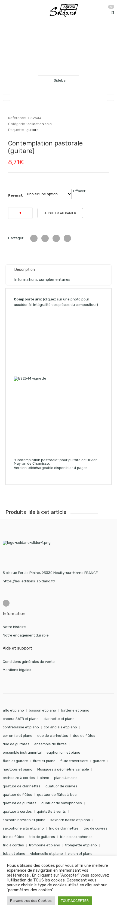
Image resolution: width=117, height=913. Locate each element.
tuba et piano (14, 854)
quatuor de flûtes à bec (56, 795)
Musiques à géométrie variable (63, 769)
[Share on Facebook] (45, 238)
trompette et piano (81, 845)
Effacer (79, 191)
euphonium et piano (63, 752)
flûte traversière (74, 761)
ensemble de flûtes (50, 744)
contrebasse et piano (21, 727)
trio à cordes (13, 845)
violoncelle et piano (46, 854)
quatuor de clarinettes (22, 786)
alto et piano (13, 710)
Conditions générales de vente (29, 662)
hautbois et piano (17, 769)
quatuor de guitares (19, 803)
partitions (31, 38)
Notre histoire (14, 627)
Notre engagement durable (26, 635)
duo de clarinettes (52, 736)
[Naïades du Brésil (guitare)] (6, 98)
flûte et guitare (15, 761)
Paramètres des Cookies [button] (31, 901)
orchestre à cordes (19, 778)
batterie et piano (75, 710)
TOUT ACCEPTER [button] (75, 901)
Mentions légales (17, 670)
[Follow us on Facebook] (6, 603)
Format (15, 195)
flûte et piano (44, 761)
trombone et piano (44, 845)
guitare (32, 130)
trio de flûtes (13, 837)
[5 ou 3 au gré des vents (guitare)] (110, 98)
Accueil (9, 38)
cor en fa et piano (17, 736)
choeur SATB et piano (21, 719)
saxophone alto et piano (23, 828)
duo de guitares (16, 744)
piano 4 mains (66, 778)
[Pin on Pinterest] (67, 238)
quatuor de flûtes (17, 795)
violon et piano (80, 854)
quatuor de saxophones (61, 803)
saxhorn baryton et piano (24, 820)
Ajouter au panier (60, 213)
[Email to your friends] (56, 238)
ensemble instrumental (22, 752)
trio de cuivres (95, 828)
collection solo (60, 38)
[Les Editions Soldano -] (66, 10)
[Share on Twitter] (34, 238)
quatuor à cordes (17, 811)
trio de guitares (42, 837)
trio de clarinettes (64, 828)
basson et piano (42, 710)
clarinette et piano (59, 719)
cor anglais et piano (60, 727)
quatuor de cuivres (61, 786)
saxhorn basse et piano (70, 820)
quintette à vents (51, 811)
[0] (112, 12)
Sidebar (60, 80)
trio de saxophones (76, 837)
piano (44, 778)
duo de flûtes (84, 736)
